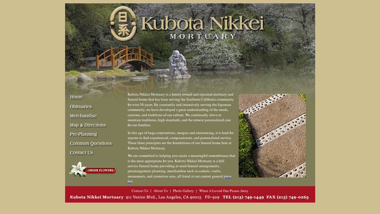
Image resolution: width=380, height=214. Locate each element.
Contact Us (140, 190)
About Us (161, 190)
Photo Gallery (183, 190)
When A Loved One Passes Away (223, 190)
